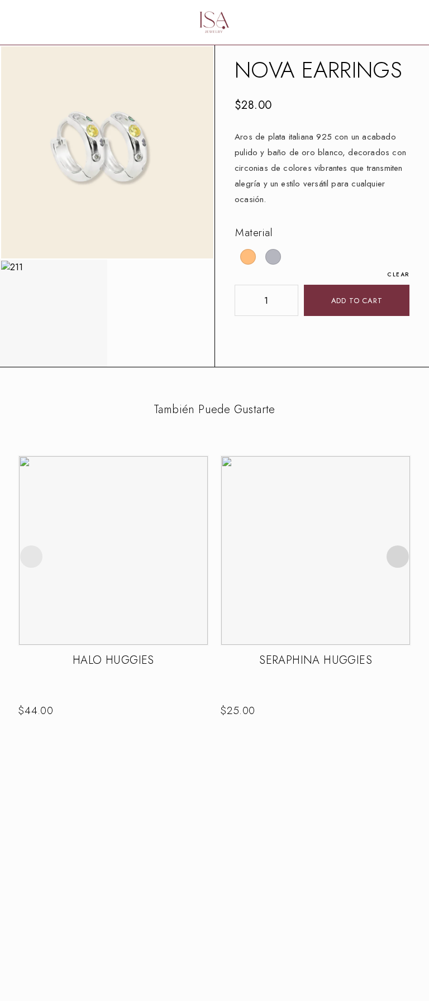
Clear (398, 274)
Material (254, 232)
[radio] (248, 257)
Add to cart (357, 300)
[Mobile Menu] (22, 22)
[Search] (377, 22)
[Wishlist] (395, 22)
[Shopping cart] (413, 22)
